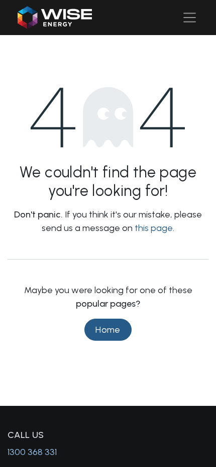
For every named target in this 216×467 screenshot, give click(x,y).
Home (108, 329)
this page (154, 227)
